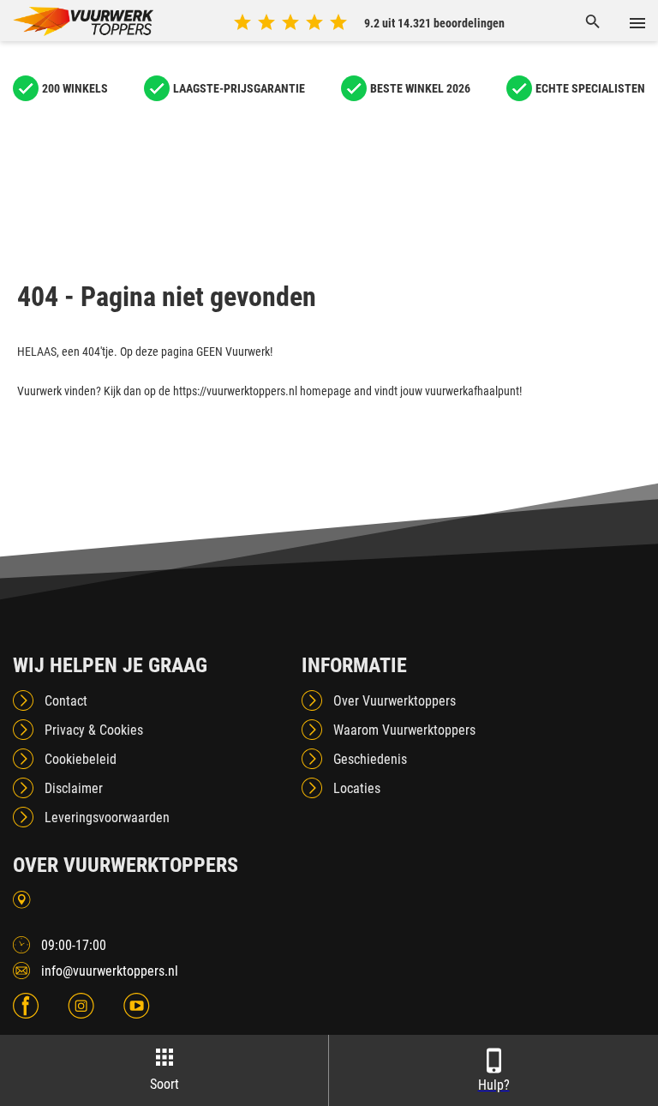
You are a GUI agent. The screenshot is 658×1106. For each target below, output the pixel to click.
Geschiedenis (370, 759)
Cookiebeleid (81, 759)
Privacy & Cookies (94, 730)
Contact (66, 701)
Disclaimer (74, 788)
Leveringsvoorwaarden (107, 817)
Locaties (356, 788)
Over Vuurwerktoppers (394, 701)
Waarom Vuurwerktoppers (404, 730)
